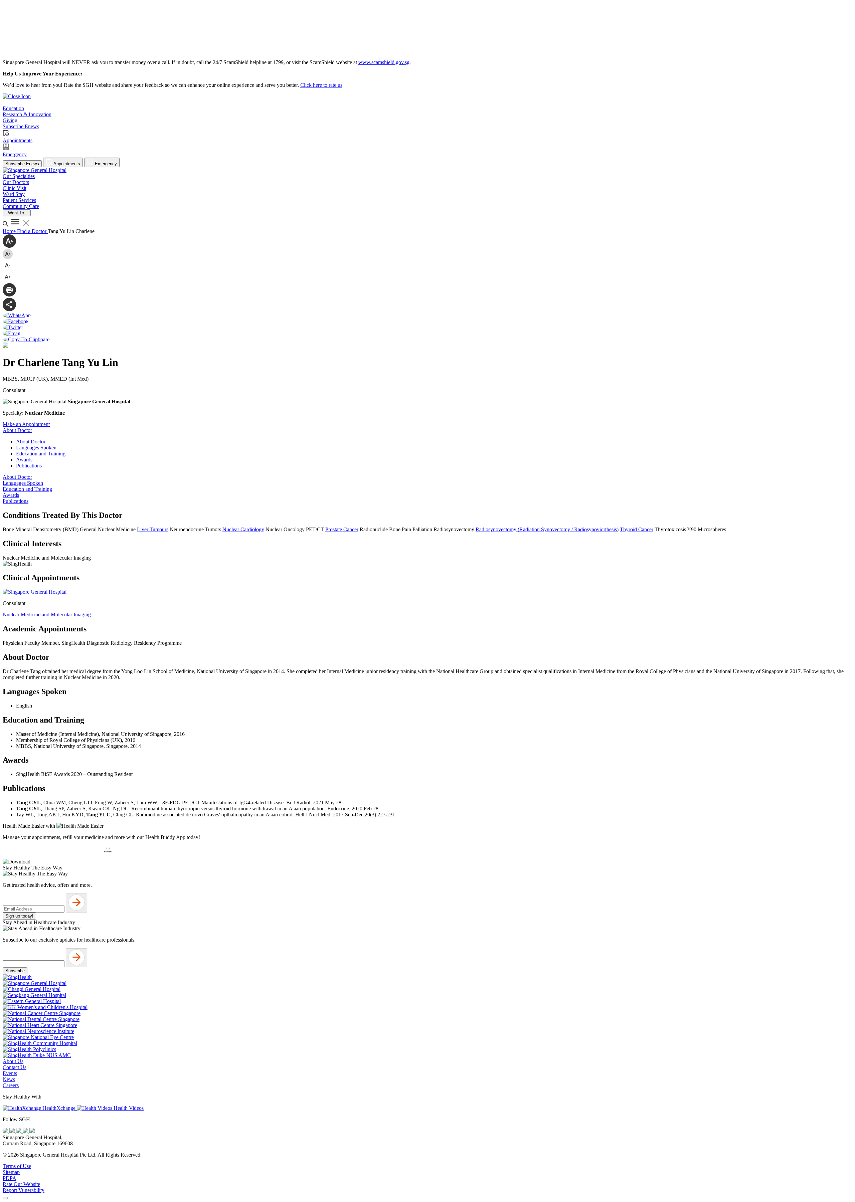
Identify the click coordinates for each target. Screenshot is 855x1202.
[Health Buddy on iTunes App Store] (28, 855)
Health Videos (128, 1108)
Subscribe (15, 970)
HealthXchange (59, 1108)
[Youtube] (12, 1131)
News (9, 1079)
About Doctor (30, 441)
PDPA (9, 1178)
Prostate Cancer (341, 529)
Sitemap (11, 1172)
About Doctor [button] (17, 430)
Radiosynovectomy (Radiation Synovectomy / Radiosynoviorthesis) (547, 529)
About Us (13, 1061)
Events (10, 1073)
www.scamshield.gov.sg (383, 62)
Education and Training (40, 453)
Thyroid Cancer (636, 529)
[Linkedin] (32, 1131)
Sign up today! (19, 916)
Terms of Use (17, 1166)
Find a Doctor (32, 231)
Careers (11, 1085)
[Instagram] (19, 1131)
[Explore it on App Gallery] (127, 855)
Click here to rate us (321, 85)
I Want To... (16, 212)
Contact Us (14, 1067)
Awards (24, 459)
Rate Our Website (21, 1184)
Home (10, 231)
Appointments (66, 163)
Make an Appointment (26, 424)
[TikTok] (26, 1131)
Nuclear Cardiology (243, 529)
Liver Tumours (152, 529)
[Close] (5, 1198)
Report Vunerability (23, 1190)
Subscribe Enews (22, 163)
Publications (29, 465)
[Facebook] (6, 1131)
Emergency (105, 163)
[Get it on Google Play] (78, 855)
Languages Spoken (36, 447)
